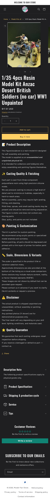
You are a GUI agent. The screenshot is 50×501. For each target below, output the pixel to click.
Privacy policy (10, 492)
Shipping (4, 112)
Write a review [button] (25, 441)
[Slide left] (19, 71)
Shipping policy (41, 492)
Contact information (26, 496)
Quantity (5, 116)
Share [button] (6, 353)
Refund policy (37, 488)
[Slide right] (30, 71)
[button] (5, 9)
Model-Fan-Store (21, 488)
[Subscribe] (42, 472)
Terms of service (26, 492)
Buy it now (25, 137)
